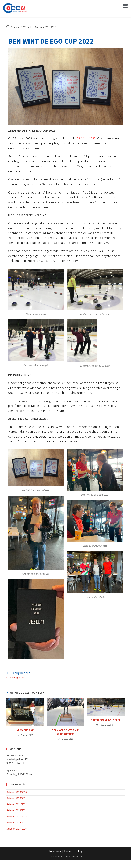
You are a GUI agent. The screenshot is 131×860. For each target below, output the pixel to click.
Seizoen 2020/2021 (16, 798)
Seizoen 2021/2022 (45, 27)
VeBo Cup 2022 (26, 730)
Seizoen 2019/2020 (16, 792)
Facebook (55, 851)
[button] (125, 6)
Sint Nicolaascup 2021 (105, 720)
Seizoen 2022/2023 (16, 810)
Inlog (79, 851)
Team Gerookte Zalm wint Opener (65, 732)
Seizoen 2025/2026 (16, 828)
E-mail (68, 851)
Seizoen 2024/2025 (16, 822)
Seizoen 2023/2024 (16, 816)
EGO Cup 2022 (86, 138)
